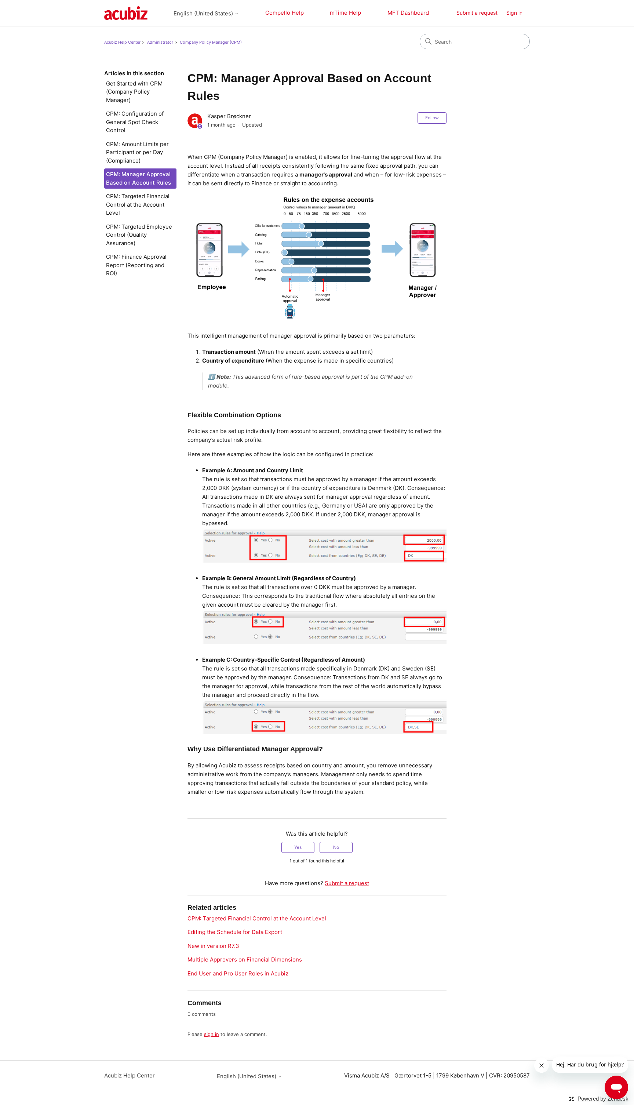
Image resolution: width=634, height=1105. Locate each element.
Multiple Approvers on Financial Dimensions (244, 959)
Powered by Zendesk (602, 1098)
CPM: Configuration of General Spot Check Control (135, 122)
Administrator (160, 42)
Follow (432, 117)
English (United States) (204, 13)
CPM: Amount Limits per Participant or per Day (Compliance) (137, 152)
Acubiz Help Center (122, 42)
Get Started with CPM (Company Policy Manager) (134, 91)
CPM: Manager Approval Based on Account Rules (138, 178)
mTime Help (345, 12)
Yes (298, 847)
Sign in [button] (514, 13)
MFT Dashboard (408, 12)
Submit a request (477, 13)
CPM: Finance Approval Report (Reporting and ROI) (136, 265)
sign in (211, 1034)
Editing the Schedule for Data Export (234, 931)
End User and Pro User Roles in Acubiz (237, 973)
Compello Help (284, 12)
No (336, 847)
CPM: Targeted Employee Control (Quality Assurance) (139, 235)
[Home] (125, 13)
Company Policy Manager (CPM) (211, 42)
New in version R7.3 (213, 945)
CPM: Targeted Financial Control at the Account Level (138, 204)
